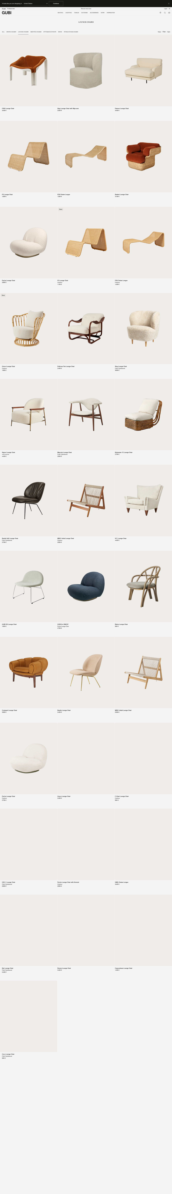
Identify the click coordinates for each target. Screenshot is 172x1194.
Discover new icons (86, 8)
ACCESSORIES (94, 12)
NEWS (102, 12)
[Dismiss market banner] (169, 3)
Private (4, 8)
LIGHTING (68, 12)
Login (165, 8)
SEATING (60, 12)
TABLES (76, 12)
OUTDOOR (84, 12)
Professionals (11, 8)
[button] (169, 12)
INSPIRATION (111, 12)
